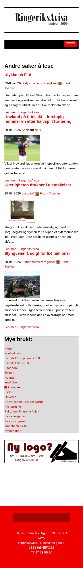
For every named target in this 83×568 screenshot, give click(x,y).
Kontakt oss (12, 353)
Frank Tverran (50, 193)
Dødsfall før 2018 (16, 363)
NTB (38, 130)
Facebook (11, 368)
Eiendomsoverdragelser (38, 262)
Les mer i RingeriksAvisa (21, 112)
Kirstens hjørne (15, 421)
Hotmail (9, 377)
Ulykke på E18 (17, 75)
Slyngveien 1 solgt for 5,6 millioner (37, 253)
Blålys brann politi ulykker (39, 83)
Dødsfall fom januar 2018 (22, 358)
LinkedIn (10, 397)
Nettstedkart (12, 430)
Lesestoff (28, 193)
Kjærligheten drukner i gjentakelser (37, 185)
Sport (25, 130)
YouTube (10, 382)
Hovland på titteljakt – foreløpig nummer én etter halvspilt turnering (37, 119)
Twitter (9, 372)
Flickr (8, 392)
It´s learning (12, 406)
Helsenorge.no (14, 416)
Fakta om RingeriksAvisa (21, 411)
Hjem (8, 348)
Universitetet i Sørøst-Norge (24, 401)
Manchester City (15, 426)
